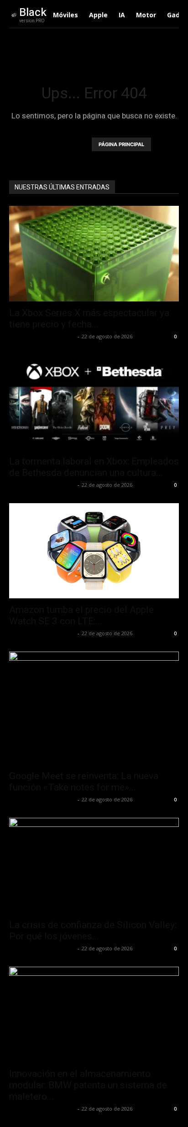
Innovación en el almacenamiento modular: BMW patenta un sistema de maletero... (88, 1085)
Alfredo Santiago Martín (42, 336)
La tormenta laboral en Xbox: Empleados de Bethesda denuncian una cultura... (94, 467)
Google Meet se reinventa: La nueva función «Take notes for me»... (83, 781)
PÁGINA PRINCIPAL (121, 144)
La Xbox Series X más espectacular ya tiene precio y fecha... (89, 318)
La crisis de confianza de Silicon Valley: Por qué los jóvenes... (93, 930)
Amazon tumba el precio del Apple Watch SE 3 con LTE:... (81, 615)
